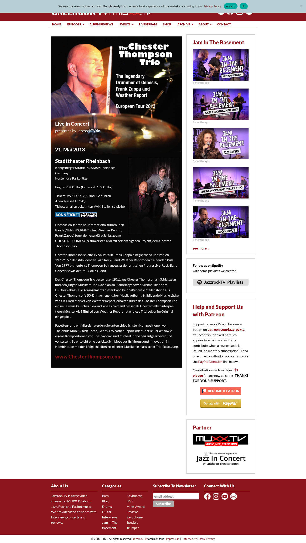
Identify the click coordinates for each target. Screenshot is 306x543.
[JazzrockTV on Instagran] (238, 13)
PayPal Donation (210, 361)
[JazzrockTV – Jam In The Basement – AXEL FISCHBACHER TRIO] (221, 119)
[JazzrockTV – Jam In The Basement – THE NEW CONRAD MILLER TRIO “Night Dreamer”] (221, 197)
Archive (183, 24)
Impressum (172, 539)
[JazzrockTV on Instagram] (217, 499)
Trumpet (133, 528)
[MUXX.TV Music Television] (221, 448)
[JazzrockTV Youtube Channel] (225, 499)
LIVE (130, 501)
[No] (301, 6)
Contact (224, 24)
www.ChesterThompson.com (88, 356)
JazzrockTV (140, 539)
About (204, 24)
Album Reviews (101, 24)
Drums (107, 506)
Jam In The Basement (218, 42)
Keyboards (134, 496)
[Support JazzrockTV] (220, 397)
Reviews (132, 512)
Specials (132, 522)
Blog (105, 501)
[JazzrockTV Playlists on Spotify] (221, 287)
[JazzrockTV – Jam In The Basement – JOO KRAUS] (221, 236)
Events (125, 24)
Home (56, 24)
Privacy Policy (212, 6)
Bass (105, 496)
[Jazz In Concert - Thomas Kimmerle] (221, 468)
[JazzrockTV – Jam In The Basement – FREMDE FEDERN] (221, 79)
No (244, 6)
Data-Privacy (207, 539)
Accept (231, 6)
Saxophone (135, 517)
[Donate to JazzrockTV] (220, 409)
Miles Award (136, 506)
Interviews (109, 517)
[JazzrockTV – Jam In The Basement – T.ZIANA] (221, 158)
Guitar (106, 512)
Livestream (148, 24)
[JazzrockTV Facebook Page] (229, 13)
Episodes (74, 24)
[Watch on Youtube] (248, 13)
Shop (167, 24)
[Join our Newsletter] (234, 499)
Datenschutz (189, 539)
